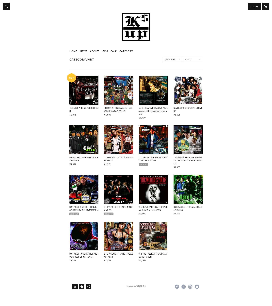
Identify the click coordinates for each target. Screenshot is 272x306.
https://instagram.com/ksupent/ (190, 287)
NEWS (83, 51)
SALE (114, 51)
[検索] (6, 6)
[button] (254, 6)
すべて (188, 59)
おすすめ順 (170, 59)
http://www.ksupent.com (197, 287)
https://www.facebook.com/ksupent (177, 287)
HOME (73, 51)
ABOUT (94, 51)
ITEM (105, 51)
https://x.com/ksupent (183, 287)
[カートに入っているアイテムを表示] (265, 6)
